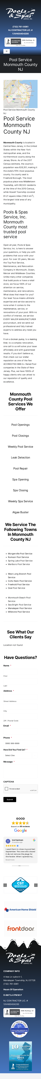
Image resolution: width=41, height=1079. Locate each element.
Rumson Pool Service (18, 557)
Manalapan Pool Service (20, 608)
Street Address (10, 701)
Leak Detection (20, 457)
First (5, 676)
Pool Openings (20, 424)
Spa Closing (20, 490)
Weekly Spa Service (20, 501)
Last (5, 686)
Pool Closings (20, 435)
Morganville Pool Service (20, 553)
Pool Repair (20, 468)
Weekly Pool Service (20, 446)
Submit (10, 799)
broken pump (17, 339)
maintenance (9, 309)
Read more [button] (10, 860)
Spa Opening (20, 479)
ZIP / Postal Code (11, 721)
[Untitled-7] (20, 1020)
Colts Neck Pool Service (20, 581)
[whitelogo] (20, 8)
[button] (5, 885)
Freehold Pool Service (19, 584)
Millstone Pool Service (19, 612)
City (5, 711)
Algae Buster (20, 512)
